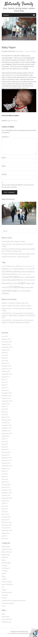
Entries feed (5, 616)
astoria (17, 266)
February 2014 (6, 484)
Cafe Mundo (18, 274)
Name (4, 157)
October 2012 (6, 528)
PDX (8, 287)
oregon (22, 282)
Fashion (4, 573)
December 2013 (7, 490)
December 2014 (7, 458)
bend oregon (27, 268)
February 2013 (6, 517)
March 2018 (5, 363)
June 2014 (5, 474)
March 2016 (5, 417)
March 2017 (5, 390)
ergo (9, 280)
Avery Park (32, 266)
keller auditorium (7, 283)
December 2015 (7, 425)
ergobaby (13, 280)
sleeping (26, 287)
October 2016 (6, 398)
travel (4, 290)
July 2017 (4, 379)
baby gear (5, 269)
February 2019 (6, 339)
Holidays (4, 579)
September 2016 (7, 401)
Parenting (5, 595)
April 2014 (5, 479)
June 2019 (5, 336)
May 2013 (5, 509)
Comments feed (7, 619)
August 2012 (5, 533)
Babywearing (5, 555)
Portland (14, 287)
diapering (32, 277)
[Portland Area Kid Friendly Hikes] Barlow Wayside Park (18, 254)
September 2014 (7, 466)
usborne (28, 291)
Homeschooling (6, 582)
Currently (4, 571)
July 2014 (4, 471)
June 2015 (5, 441)
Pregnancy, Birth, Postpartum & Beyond (14, 600)
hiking (18, 280)
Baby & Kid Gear (12, 120)
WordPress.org (6, 622)
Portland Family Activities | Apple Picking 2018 (15, 256)
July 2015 (4, 439)
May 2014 (5, 476)
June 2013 (5, 506)
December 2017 (7, 366)
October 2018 (6, 344)
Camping (4, 565)
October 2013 (6, 495)
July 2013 (4, 503)
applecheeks (12, 266)
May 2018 (5, 358)
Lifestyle (9, 633)
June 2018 (5, 355)
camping (5, 277)
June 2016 (5, 409)
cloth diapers (14, 276)
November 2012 (7, 525)
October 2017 (6, 371)
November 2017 (7, 369)
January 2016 (6, 422)
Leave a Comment (30, 51)
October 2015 (6, 431)
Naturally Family (19, 4)
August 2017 (5, 377)
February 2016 (6, 420)
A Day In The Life (7, 549)
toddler (31, 287)
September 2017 (7, 374)
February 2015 (6, 452)
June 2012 (5, 538)
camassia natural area (26, 274)
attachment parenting (25, 266)
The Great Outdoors (8, 603)
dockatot (4, 280)
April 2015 (5, 447)
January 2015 (6, 455)
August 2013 (5, 501)
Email (4, 166)
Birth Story (5, 557)
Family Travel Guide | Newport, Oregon (13, 241)
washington (5, 293)
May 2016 (5, 412)
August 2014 (5, 468)
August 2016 (5, 404)
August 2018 (5, 350)
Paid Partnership (7, 592)
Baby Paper (13, 75)
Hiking (3, 576)
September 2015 (7, 433)
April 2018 (5, 361)
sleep (22, 287)
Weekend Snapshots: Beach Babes (19, 322)
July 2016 (4, 406)
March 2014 (5, 482)
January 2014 (6, 487)
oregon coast (30, 283)
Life (3, 587)
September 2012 (7, 530)
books (8, 271)
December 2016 (7, 393)
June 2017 (5, 382)
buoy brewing (11, 274)
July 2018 (4, 352)
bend (24, 268)
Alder (8, 266)
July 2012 (4, 536)
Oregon (4, 590)
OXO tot (4, 287)
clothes (22, 277)
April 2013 (5, 511)
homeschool (31, 280)
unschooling (21, 291)
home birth (24, 280)
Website (4, 174)
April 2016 (5, 414)
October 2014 (6, 463)
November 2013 (7, 493)
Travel (3, 606)
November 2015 (7, 428)
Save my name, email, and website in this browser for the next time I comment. (18, 186)
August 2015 (5, 436)
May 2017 (5, 385)
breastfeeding (15, 271)
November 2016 (7, 395)
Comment (5, 137)
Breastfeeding (6, 563)
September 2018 (7, 347)
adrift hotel (4, 266)
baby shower (11, 268)
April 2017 (5, 387)
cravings (26, 277)
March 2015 (5, 449)
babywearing (18, 269)
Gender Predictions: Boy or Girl (19, 303)
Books (3, 560)
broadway (23, 271)
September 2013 (7, 498)
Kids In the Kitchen (7, 584)
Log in (3, 614)
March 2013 (5, 514)
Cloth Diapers (6, 568)
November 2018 (7, 342)
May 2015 (5, 444)
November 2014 (7, 460)
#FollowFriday (6, 546)
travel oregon (12, 290)
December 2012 (7, 522)
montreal (15, 283)
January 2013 (6, 520)
